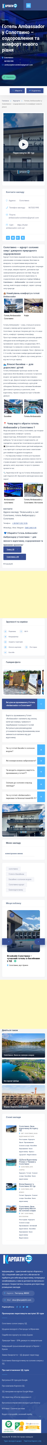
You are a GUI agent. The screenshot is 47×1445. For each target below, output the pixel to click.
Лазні (21, 1142)
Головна (5, 101)
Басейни (33, 1146)
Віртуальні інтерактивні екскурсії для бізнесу (21, 1403)
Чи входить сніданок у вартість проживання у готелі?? (20, 771)
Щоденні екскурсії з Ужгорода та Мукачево (20, 1329)
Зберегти (18, 91)
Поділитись (36, 91)
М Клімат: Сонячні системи (13, 1409)
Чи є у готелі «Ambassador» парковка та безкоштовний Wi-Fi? (21, 796)
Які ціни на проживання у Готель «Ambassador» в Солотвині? (20, 703)
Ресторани (23, 1139)
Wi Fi (26, 631)
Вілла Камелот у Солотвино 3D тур (27, 1185)
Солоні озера (24, 1146)
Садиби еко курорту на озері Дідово (17, 1335)
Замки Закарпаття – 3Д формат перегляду (20, 1355)
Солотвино (8, 58)
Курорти (16, 101)
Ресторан (33, 647)
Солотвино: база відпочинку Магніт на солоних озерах (27, 1208)
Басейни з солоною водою (20, 879)
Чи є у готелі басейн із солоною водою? (20, 749)
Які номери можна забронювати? (21, 761)
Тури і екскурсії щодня (13, 1441)
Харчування (23, 1149)
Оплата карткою (15, 647)
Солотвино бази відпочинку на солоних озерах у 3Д (22, 1362)
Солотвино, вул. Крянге (18, 965)
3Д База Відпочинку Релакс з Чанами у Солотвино (28, 1162)
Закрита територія (16, 642)
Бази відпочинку (16, 890)
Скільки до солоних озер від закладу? (19, 784)
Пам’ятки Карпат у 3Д (32, 1441)
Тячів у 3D (10, 549)
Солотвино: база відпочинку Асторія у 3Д (28, 1128)
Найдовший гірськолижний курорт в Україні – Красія (21, 1347)
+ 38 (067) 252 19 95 (19, 523)
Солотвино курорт (16, 885)
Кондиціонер (13, 637)
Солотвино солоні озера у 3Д (14, 1323)
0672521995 (8, 61)
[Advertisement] (23, 594)
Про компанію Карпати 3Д (13, 1386)
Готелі (28, 1173)
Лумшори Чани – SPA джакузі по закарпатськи (22, 1340)
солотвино (13, 869)
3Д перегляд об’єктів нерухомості (16, 1397)
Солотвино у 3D (13, 557)
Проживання (29, 1142)
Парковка (12, 631)
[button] (40, 682)
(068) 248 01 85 (30, 528)
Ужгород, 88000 (22, 1293)
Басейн (11, 652)
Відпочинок (31, 1155)
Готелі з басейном (16, 874)
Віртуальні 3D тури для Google (15, 1380)
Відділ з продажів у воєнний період (17, 1414)
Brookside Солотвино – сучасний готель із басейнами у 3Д (23, 958)
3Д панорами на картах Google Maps (17, 1391)
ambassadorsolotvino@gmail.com (18, 65)
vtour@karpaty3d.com (21, 1300)
